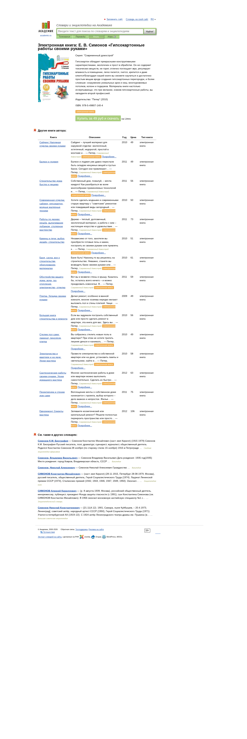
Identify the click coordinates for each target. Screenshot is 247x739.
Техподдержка (81, 529)
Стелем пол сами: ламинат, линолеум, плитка (50, 338)
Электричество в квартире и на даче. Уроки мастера (50, 357)
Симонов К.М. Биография (53, 440)
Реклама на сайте (96, 529)
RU (152, 19)
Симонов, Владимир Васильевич (57, 457)
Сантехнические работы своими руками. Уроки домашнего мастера (52, 376)
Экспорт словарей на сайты (50, 537)
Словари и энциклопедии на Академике (84, 25)
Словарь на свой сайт (137, 19)
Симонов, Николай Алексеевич (56, 467)
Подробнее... (109, 156)
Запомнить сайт (115, 19)
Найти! (149, 31)
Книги (96, 37)
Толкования (64, 37)
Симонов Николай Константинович (59, 507)
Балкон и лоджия (48, 161)
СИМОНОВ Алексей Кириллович (57, 490)
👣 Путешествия (47, 532)
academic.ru (45, 35)
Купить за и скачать (98, 118)
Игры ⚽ (112, 37)
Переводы (81, 37)
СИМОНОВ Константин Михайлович (59, 473)
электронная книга (91, 157)
